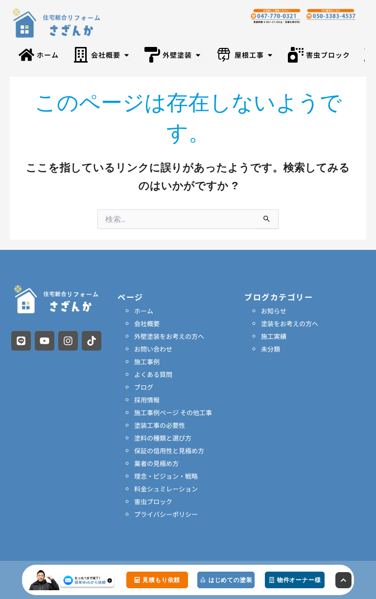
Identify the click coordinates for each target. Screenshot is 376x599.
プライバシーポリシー (166, 514)
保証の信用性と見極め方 (169, 450)
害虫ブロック (153, 501)
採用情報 (147, 399)
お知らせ (273, 310)
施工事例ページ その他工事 (173, 412)
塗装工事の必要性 (159, 425)
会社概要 (147, 323)
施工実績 (273, 336)
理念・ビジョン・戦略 (166, 476)
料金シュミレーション (166, 488)
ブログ (143, 387)
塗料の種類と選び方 (162, 438)
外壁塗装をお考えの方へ (169, 336)
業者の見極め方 (156, 463)
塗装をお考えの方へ (289, 323)
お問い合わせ (153, 349)
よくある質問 (153, 374)
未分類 (270, 349)
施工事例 (147, 361)
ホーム (143, 310)
